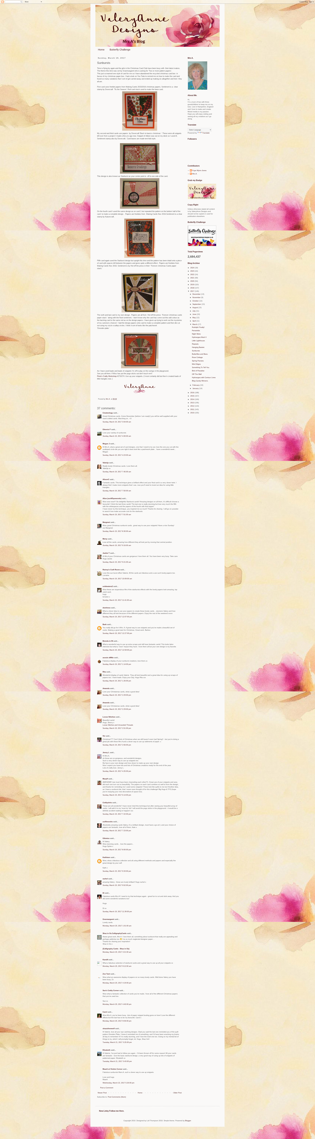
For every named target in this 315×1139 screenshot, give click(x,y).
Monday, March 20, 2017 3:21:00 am (117, 952)
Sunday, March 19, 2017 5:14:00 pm (117, 795)
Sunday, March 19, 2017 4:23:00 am (117, 455)
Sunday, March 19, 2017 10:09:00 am (117, 579)
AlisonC (106, 479)
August (195, 307)
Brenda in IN (108, 641)
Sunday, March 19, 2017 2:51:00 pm (117, 728)
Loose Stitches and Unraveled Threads (118, 725)
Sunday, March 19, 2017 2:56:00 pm (117, 745)
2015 (192, 396)
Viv (104, 736)
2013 (192, 403)
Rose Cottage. (197, 357)
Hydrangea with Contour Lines (204, 377)
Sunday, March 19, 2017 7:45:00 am (117, 472)
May (194, 318)
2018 (192, 288)
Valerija (106, 463)
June (194, 314)
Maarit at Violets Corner (112, 1069)
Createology (108, 413)
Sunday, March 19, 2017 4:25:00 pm (117, 771)
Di (103, 893)
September (197, 304)
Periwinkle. (196, 331)
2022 (192, 274)
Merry (105, 539)
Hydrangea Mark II (199, 337)
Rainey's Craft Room (111, 570)
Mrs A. (194, 174)
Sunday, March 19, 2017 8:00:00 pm (117, 850)
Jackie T (106, 553)
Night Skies (196, 334)
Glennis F (107, 429)
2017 (192, 291)
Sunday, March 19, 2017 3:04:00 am (117, 422)
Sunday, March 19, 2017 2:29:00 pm (117, 695)
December (196, 294)
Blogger (188, 1121)
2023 (192, 271)
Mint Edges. (196, 364)
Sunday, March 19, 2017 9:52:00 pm (117, 885)
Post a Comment (106, 1088)
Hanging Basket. (198, 347)
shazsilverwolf (109, 1028)
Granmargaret (108, 919)
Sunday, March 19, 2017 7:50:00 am (117, 491)
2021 (192, 278)
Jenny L (106, 752)
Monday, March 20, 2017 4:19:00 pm (117, 983)
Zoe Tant (106, 974)
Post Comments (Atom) (117, 1097)
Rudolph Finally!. (198, 327)
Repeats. (195, 344)
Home (101, 49)
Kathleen (106, 857)
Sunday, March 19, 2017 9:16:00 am (117, 545)
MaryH (105, 779)
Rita (104, 672)
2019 (192, 284)
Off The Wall (197, 374)
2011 (192, 409)
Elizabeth (106, 1050)
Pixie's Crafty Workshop (107, 376)
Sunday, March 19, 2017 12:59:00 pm (117, 650)
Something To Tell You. (201, 367)
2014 (192, 399)
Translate (206, 133)
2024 (192, 268)
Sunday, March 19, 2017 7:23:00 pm (117, 831)
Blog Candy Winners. (200, 381)
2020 (192, 281)
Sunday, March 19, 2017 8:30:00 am (117, 531)
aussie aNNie (108, 658)
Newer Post (102, 1093)
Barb (105, 624)
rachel (105, 879)
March (195, 324)
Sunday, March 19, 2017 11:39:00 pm (117, 911)
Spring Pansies (198, 361)
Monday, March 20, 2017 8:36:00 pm (117, 1021)
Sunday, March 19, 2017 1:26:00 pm (117, 681)
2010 (192, 413)
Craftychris (107, 803)
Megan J (106, 444)
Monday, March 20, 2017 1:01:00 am (117, 926)
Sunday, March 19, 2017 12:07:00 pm (117, 617)
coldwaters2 (108, 586)
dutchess (106, 608)
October (195, 301)
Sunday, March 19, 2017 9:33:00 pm (117, 871)
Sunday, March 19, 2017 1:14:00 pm (117, 664)
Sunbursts (196, 351)
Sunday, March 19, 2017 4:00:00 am (117, 436)
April (194, 321)
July (194, 311)
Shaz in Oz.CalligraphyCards (114, 933)
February (196, 385)
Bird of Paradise (198, 371)
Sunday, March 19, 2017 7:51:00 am (117, 514)
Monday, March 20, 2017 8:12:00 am (117, 966)
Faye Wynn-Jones (199, 170)
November (196, 297)
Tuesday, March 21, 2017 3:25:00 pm (117, 1042)
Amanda (106, 688)
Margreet (106, 522)
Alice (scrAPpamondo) (112, 498)
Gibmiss (106, 838)
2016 (192, 393)
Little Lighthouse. (198, 341)
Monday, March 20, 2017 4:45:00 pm (117, 1004)
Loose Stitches (109, 717)
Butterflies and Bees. (200, 354)
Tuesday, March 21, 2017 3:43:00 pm (117, 1061)
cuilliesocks (108, 822)
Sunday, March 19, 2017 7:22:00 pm (117, 814)
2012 (192, 406)
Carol (105, 1012)
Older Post (177, 1093)
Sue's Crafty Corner (111, 990)
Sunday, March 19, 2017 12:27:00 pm (117, 633)
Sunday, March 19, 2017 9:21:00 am (117, 562)
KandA (105, 960)
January (195, 388)
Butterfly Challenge (120, 49)
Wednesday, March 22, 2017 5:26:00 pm (118, 1083)
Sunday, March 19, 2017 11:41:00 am (117, 600)
